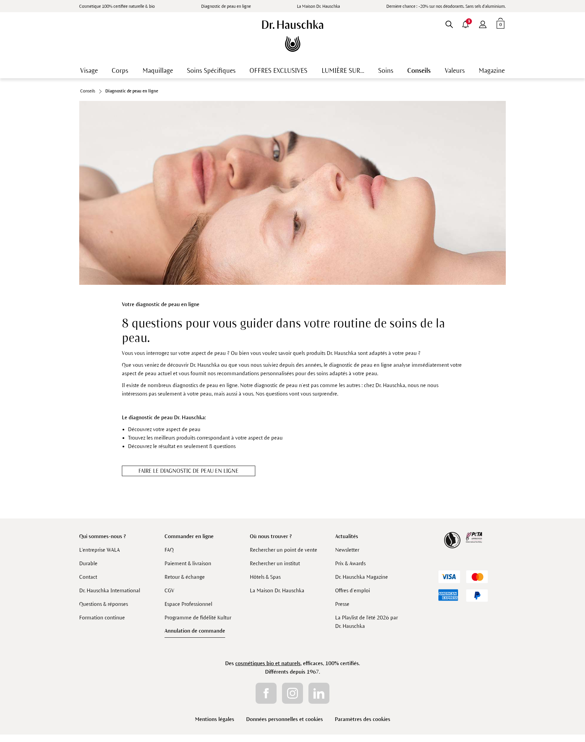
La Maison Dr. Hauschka (318, 6)
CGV (169, 590)
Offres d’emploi (352, 590)
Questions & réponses (103, 604)
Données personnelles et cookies (284, 719)
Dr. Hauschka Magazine (361, 577)
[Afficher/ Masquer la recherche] (449, 23)
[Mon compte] (482, 23)
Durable (88, 563)
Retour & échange (185, 577)
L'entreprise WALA (99, 550)
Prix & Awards (350, 563)
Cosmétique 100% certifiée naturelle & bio (117, 6)
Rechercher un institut (275, 563)
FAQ (169, 550)
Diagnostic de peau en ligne (226, 6)
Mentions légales (214, 719)
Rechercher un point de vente (283, 550)
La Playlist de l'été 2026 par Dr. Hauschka (366, 622)
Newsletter (347, 550)
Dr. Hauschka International (109, 590)
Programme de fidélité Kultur (198, 617)
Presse (342, 604)
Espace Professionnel (188, 604)
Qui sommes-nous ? (102, 536)
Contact (88, 577)
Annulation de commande (195, 631)
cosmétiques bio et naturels (268, 663)
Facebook (266, 693)
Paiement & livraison (188, 563)
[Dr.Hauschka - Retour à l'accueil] (292, 36)
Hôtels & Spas (265, 577)
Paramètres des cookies (362, 719)
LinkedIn (318, 693)
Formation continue (102, 617)
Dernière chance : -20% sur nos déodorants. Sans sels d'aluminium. (446, 6)
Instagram (292, 693)
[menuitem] (483, 23)
